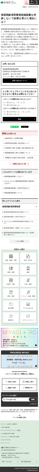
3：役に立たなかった (12, 105)
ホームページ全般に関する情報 (10, 436)
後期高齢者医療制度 (11, 206)
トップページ (4, 409)
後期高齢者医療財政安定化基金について (16, 212)
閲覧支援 (31, 2)
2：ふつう (22, 102)
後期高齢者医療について (13, 193)
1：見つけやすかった (12, 112)
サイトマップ (6, 443)
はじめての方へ (6, 439)
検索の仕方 (34, 403)
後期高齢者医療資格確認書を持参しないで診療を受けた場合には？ (19, 233)
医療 (21, 409)
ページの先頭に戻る (19, 417)
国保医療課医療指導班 (11, 69)
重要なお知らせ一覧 (19, 164)
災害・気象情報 (26, 2)
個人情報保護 (6, 427)
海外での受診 (20, 49)
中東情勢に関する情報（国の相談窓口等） (19, 148)
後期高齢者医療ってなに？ (14, 176)
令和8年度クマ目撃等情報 (13, 138)
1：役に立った (9, 102)
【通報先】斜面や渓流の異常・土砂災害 (18, 158)
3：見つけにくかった (12, 114)
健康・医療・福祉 (14, 409)
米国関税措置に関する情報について (17, 153)
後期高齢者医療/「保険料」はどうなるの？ (17, 228)
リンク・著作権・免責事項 (9, 424)
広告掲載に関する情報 (8, 433)
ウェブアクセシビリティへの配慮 (11, 430)
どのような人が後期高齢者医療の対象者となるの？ (19, 182)
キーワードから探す (9, 395)
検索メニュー (36, 2)
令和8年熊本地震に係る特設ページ (16, 143)
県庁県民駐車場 (26, 461)
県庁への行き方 (7, 461)
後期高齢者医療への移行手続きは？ (17, 188)
